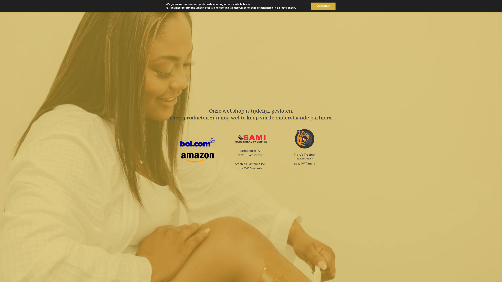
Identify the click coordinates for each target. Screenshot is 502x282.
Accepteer (323, 6)
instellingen (288, 8)
